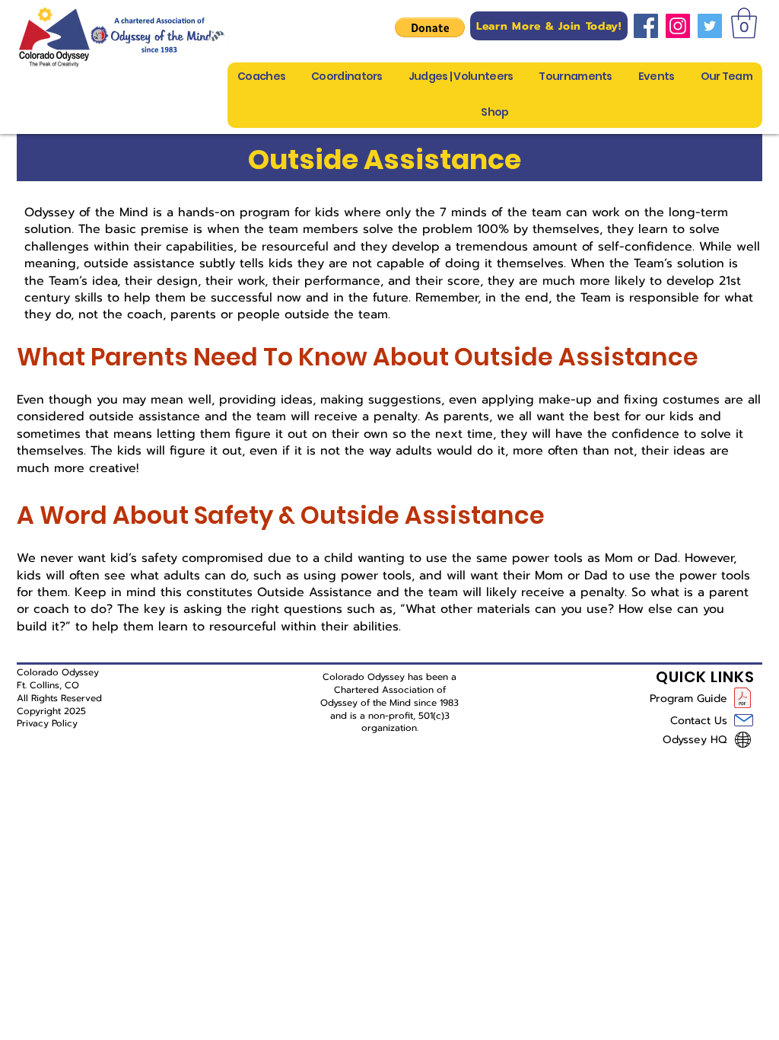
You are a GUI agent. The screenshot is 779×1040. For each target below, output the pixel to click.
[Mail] (743, 720)
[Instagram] (678, 26)
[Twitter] (710, 26)
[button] (430, 27)
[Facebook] (646, 26)
